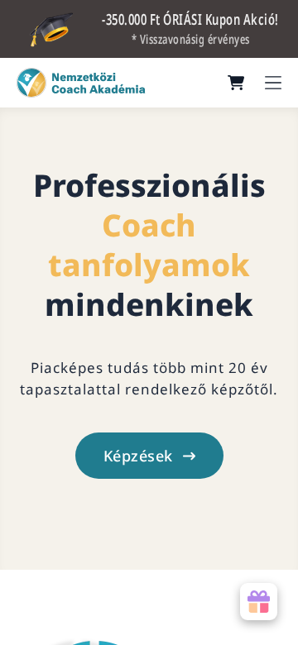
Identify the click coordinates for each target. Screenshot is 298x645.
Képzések (138, 456)
